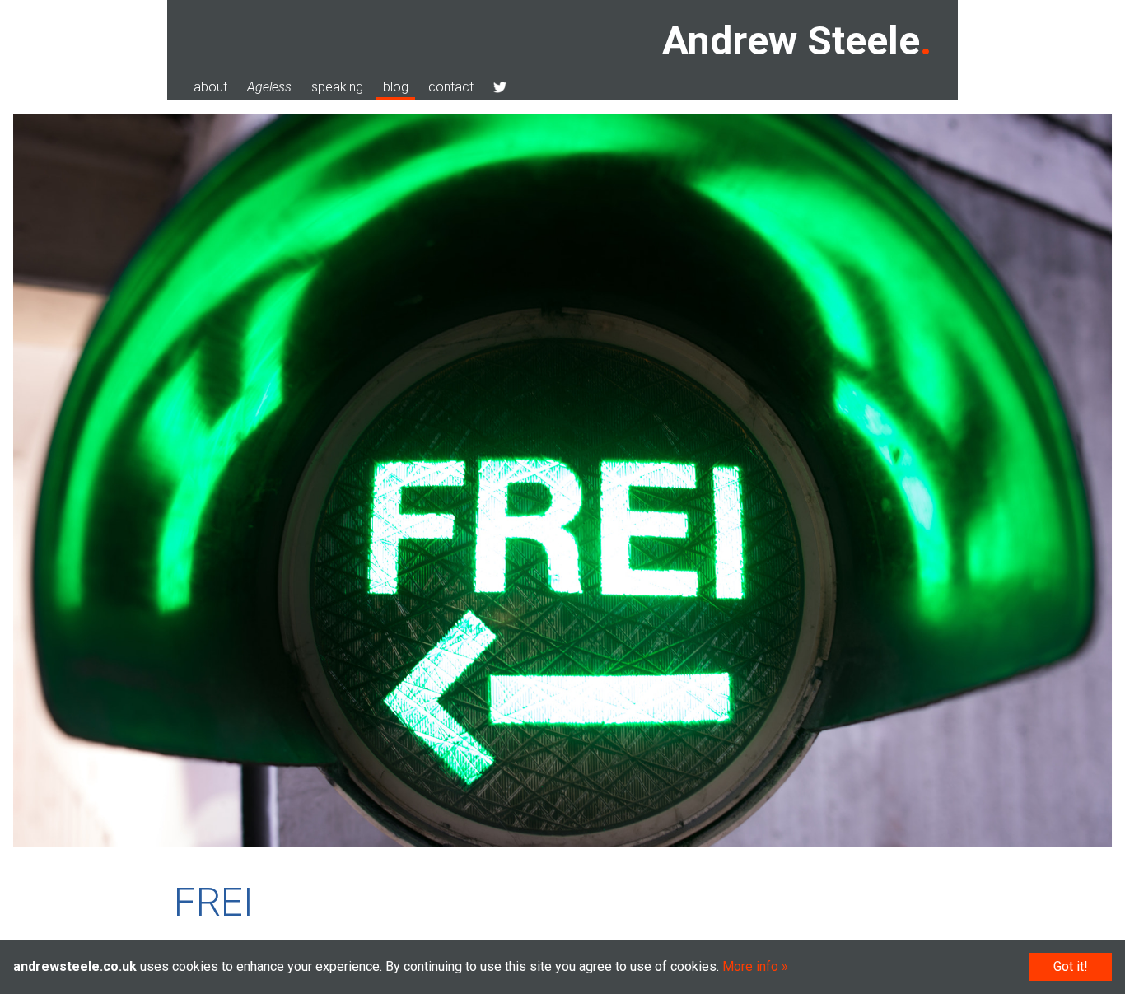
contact (451, 87)
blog (395, 87)
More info (750, 966)
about (210, 87)
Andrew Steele (791, 40)
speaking (337, 87)
